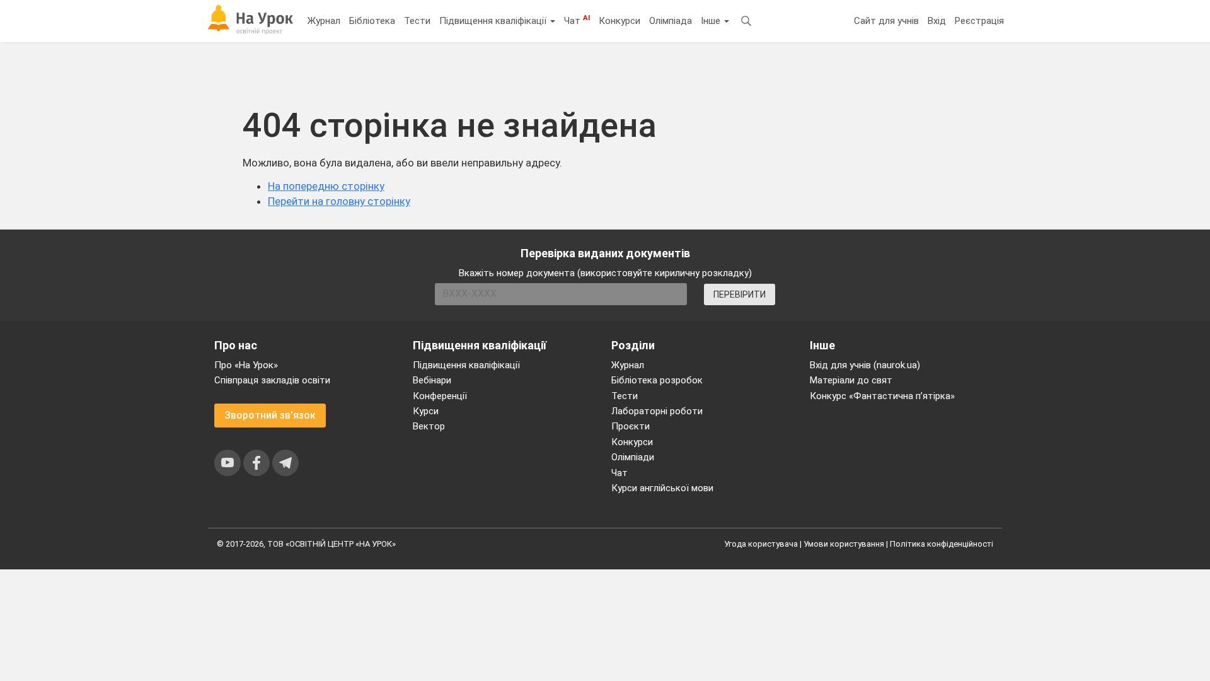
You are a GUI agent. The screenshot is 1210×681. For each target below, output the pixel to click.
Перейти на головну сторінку (339, 201)
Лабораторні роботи (657, 411)
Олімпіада (670, 20)
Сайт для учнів (886, 20)
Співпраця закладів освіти (272, 380)
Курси (426, 411)
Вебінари (432, 380)
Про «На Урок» (246, 365)
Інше (712, 20)
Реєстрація (979, 20)
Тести (417, 20)
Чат (577, 20)
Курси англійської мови (662, 488)
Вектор (429, 426)
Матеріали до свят (851, 380)
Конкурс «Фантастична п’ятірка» (882, 396)
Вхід (937, 20)
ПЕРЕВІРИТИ (739, 294)
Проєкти (630, 426)
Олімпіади (632, 457)
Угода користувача (761, 544)
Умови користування (844, 544)
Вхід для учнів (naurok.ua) (865, 365)
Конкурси (619, 20)
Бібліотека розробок (657, 380)
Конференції (440, 396)
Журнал (324, 20)
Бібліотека (372, 20)
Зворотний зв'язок (270, 415)
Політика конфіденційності (941, 544)
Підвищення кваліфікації (494, 20)
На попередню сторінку (326, 186)
